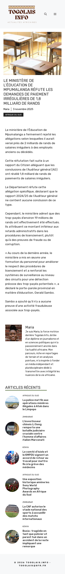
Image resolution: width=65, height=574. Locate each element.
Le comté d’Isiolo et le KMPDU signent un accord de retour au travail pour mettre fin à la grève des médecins (35, 459)
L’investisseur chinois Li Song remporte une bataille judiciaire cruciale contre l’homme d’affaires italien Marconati (34, 430)
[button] (45, 14)
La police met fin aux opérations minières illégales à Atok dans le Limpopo (36, 404)
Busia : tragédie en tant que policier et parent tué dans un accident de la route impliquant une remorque (36, 538)
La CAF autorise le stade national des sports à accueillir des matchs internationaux (35, 513)
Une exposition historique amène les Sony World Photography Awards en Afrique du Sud (36, 487)
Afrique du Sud (13, 114)
